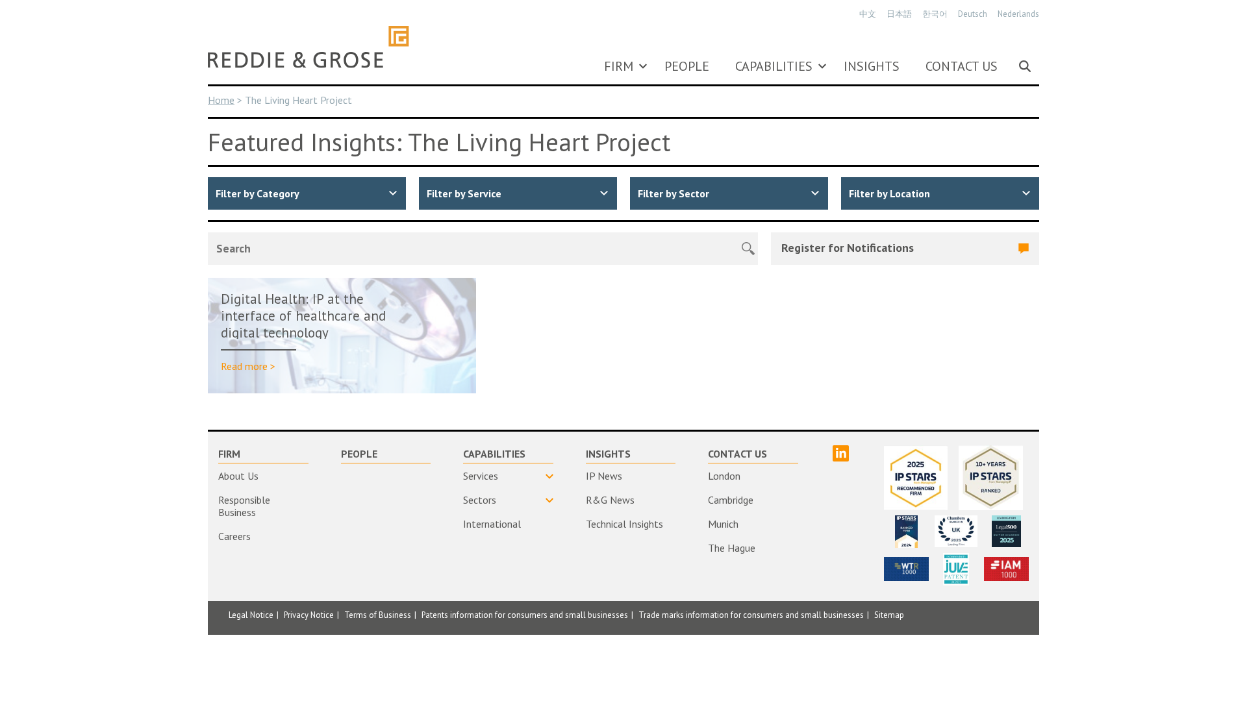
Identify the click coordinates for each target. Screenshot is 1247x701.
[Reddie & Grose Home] (308, 46)
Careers (234, 536)
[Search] (1025, 66)
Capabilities (773, 66)
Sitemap (889, 615)
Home (221, 99)
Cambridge (730, 499)
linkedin (841, 453)
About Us (238, 475)
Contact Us (962, 66)
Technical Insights (624, 523)
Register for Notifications (847, 247)
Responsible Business (244, 506)
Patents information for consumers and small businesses (525, 615)
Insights (872, 66)
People (686, 66)
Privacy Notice (309, 615)
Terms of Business (377, 615)
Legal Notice (251, 615)
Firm (618, 66)
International (492, 523)
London (724, 475)
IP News (604, 475)
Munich (723, 523)
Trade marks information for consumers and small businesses (751, 615)
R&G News (610, 499)
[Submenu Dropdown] (643, 66)
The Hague (731, 547)
